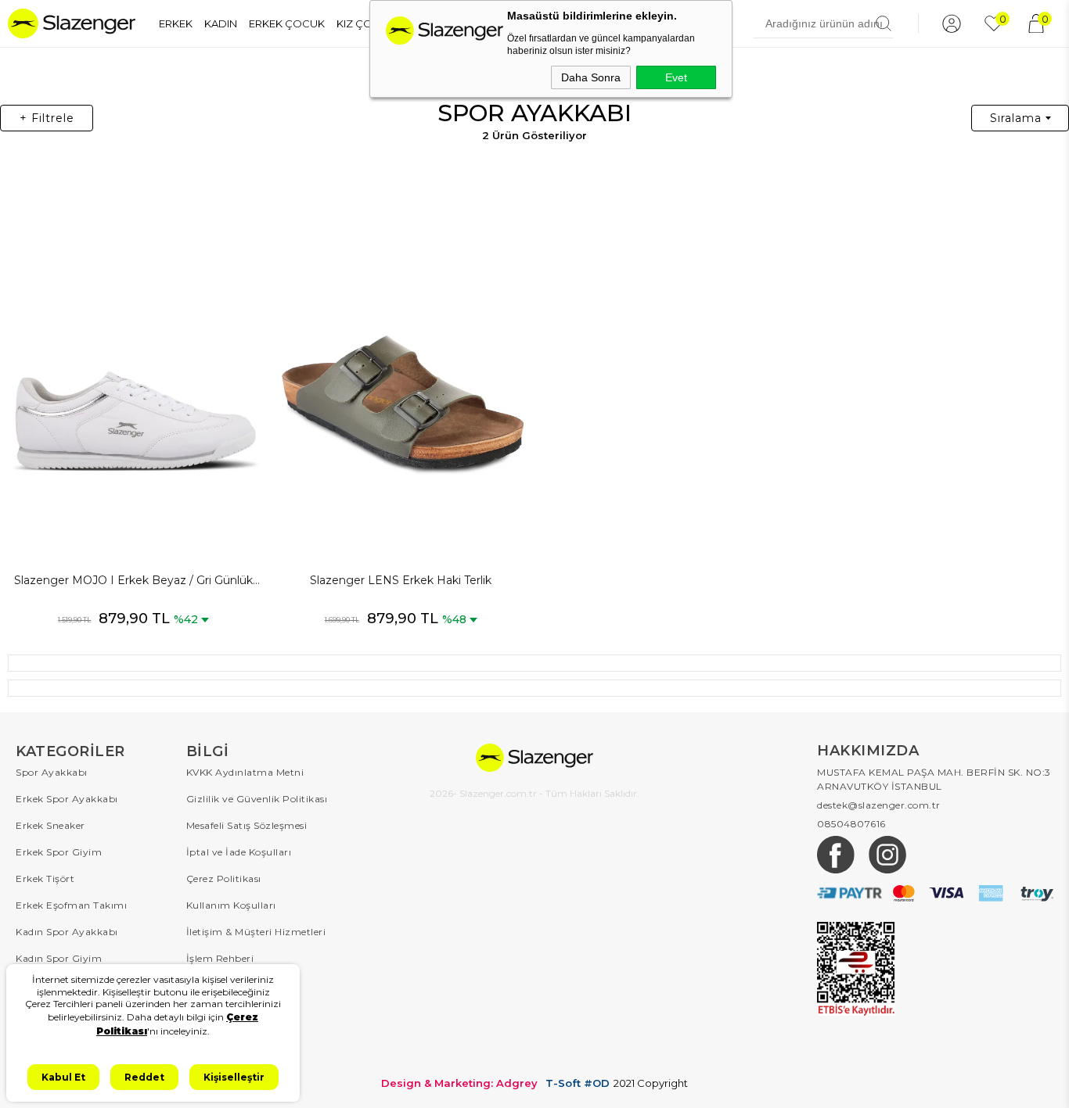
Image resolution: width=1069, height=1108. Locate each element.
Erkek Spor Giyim (59, 852)
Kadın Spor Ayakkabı (67, 932)
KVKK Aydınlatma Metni (245, 772)
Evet (676, 77)
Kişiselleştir (234, 1077)
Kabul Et (63, 1077)
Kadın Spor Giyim (59, 958)
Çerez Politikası (223, 878)
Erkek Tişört (45, 878)
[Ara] (883, 23)
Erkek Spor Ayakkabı (67, 799)
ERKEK (176, 23)
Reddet (144, 1077)
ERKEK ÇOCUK (287, 23)
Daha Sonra (591, 77)
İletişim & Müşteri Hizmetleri (256, 932)
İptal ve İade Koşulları (239, 852)
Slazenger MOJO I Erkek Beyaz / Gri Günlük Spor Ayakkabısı (133, 581)
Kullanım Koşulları (231, 905)
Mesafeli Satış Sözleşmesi (247, 825)
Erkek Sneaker (50, 825)
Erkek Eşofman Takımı (71, 905)
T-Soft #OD (577, 1083)
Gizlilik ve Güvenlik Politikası (257, 799)
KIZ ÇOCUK (366, 23)
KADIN (220, 23)
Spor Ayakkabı (52, 772)
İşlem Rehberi (220, 958)
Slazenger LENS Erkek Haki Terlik (400, 580)
